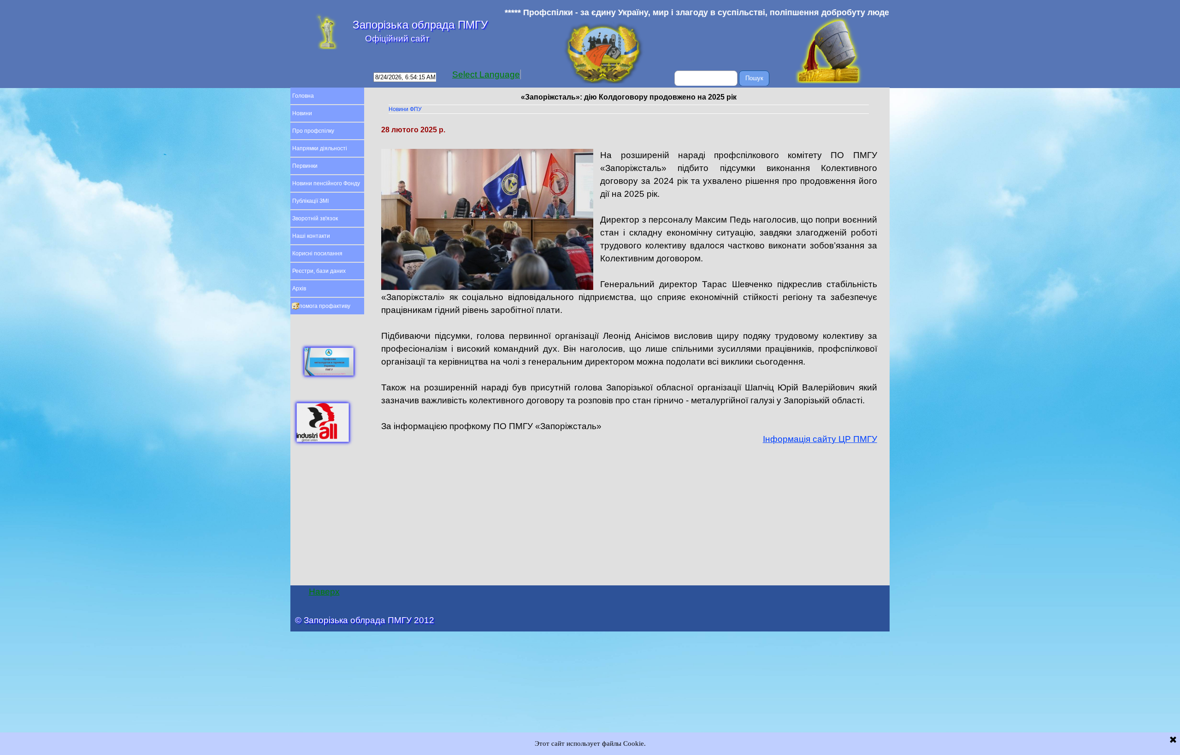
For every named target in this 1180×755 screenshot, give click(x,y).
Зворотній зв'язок (315, 218)
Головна (303, 96)
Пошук (754, 78)
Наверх (324, 591)
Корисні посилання (317, 253)
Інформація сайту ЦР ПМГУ (820, 439)
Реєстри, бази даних (319, 271)
